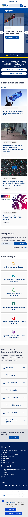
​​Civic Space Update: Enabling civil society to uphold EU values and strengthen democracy (14, 183)
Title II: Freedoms (12, 382)
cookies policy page (11, 502)
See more (3, 87)
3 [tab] (13, 55)
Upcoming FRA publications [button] (15, 73)
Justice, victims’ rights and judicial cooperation (14, 322)
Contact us (6, 477)
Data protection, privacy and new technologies (14, 280)
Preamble (9, 367)
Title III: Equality (11, 390)
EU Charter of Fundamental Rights (11, 454)
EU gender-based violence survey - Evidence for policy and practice (13, 217)
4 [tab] (17, 55)
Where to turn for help (8, 456)
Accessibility (3, 495)
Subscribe (21, 243)
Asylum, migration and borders (14, 267)
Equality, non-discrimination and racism (14, 308)
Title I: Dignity (10, 375)
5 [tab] (20, 55)
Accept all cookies (10, 509)
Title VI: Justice (11, 412)
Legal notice (10, 494)
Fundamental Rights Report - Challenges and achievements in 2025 (13, 113)
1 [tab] (7, 55)
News (4, 460)
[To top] (21, 495)
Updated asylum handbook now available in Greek (13, 32)
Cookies (15, 494)
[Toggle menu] (25, 5)
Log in (25, 247)
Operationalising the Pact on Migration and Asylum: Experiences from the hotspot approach (13, 148)
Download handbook (13, 37)
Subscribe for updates (8, 462)
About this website (4, 494)
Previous (2, 32)
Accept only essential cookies (13, 513)
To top (21, 495)
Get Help (15, 437)
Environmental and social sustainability (14, 294)
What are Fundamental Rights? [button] (15, 70)
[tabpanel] (14, 33)
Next (26, 32)
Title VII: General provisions (11, 421)
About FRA (5, 453)
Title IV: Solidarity (12, 397)
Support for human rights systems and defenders (14, 336)
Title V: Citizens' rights (13, 405)
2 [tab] (10, 55)
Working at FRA (7, 458)
